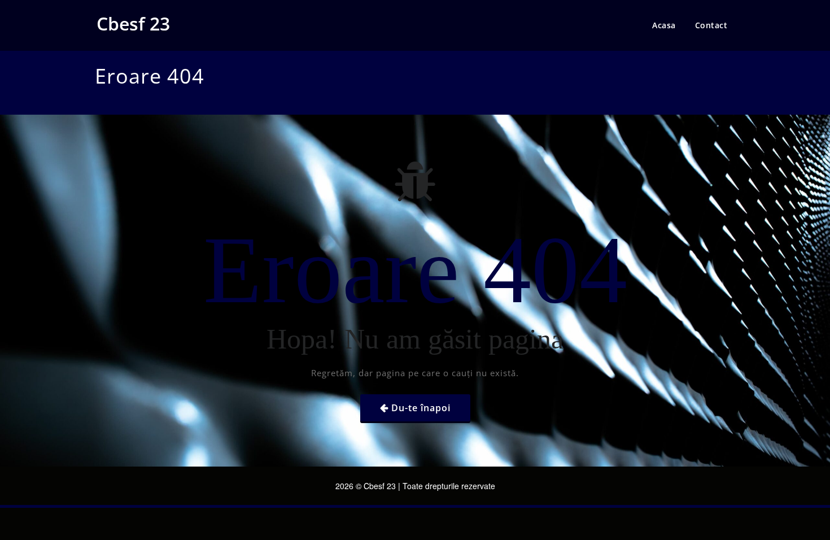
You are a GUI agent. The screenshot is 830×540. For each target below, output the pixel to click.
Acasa (664, 25)
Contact (711, 25)
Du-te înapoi (421, 408)
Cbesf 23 (133, 23)
